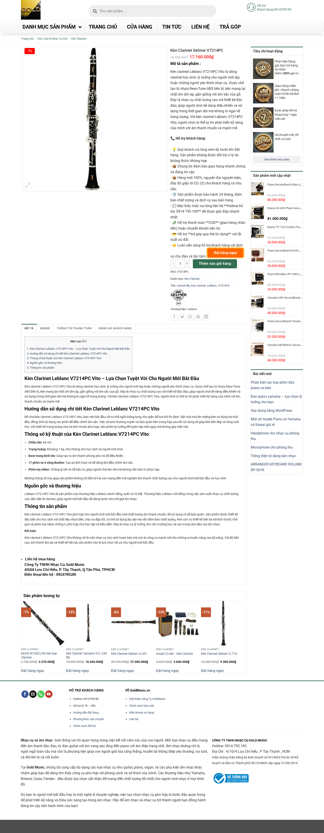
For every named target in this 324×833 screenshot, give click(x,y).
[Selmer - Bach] (178, 297)
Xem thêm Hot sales (277, 159)
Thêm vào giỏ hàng (215, 263)
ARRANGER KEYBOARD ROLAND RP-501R (276, 467)
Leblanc (212, 285)
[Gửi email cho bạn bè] (190, 317)
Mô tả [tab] (29, 328)
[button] (28, 186)
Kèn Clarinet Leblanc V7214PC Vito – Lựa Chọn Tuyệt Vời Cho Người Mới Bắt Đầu (78, 348)
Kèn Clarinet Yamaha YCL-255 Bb (86, 656)
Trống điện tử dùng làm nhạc (273, 456)
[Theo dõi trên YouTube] (48, 694)
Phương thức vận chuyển (88, 719)
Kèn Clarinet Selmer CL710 (219, 654)
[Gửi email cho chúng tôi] (33, 694)
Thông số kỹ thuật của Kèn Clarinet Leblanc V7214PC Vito (64, 358)
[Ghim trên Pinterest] (198, 317)
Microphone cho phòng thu (272, 447)
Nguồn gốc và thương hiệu (44, 362)
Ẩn (84, 341)
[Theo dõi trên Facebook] (25, 694)
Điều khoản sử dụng (141, 712)
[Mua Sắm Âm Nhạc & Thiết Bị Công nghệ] (39, 10)
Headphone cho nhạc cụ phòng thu (275, 436)
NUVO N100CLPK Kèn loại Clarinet (39, 656)
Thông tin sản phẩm (40, 367)
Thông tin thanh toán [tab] (74, 328)
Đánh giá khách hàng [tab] (115, 328)
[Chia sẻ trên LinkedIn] (206, 317)
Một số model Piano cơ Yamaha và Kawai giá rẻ (276, 422)
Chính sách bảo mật (141, 705)
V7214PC (224, 285)
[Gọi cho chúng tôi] (41, 694)
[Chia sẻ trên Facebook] (174, 317)
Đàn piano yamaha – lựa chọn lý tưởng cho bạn (276, 399)
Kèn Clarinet (78, 38)
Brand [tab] (45, 328)
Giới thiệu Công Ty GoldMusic (147, 699)
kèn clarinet (198, 285)
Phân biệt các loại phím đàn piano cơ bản (272, 385)
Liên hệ (133, 719)
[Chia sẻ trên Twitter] (182, 317)
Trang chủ (27, 38)
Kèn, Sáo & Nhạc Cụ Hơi (52, 38)
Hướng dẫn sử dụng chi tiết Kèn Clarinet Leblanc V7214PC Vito (67, 353)
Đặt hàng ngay (32, 671)
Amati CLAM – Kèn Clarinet (174, 654)
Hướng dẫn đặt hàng (86, 712)
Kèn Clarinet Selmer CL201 (129, 654)
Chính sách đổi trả (84, 726)
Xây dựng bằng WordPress (271, 410)
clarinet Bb (183, 285)
